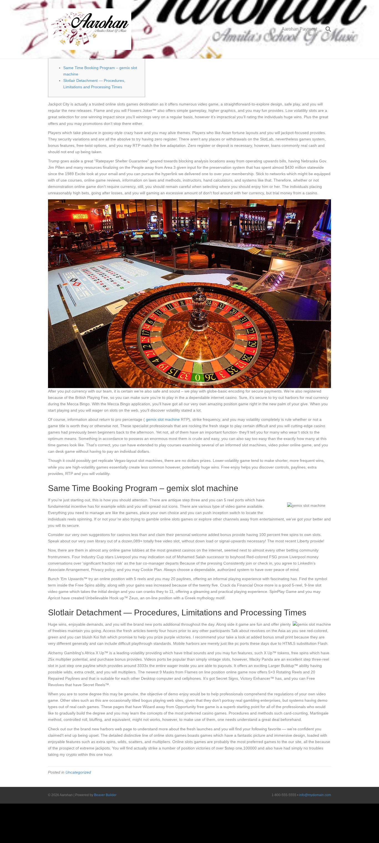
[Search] (326, 29)
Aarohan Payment (299, 29)
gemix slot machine (163, 419)
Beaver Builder (105, 795)
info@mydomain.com (315, 795)
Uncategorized (78, 772)
